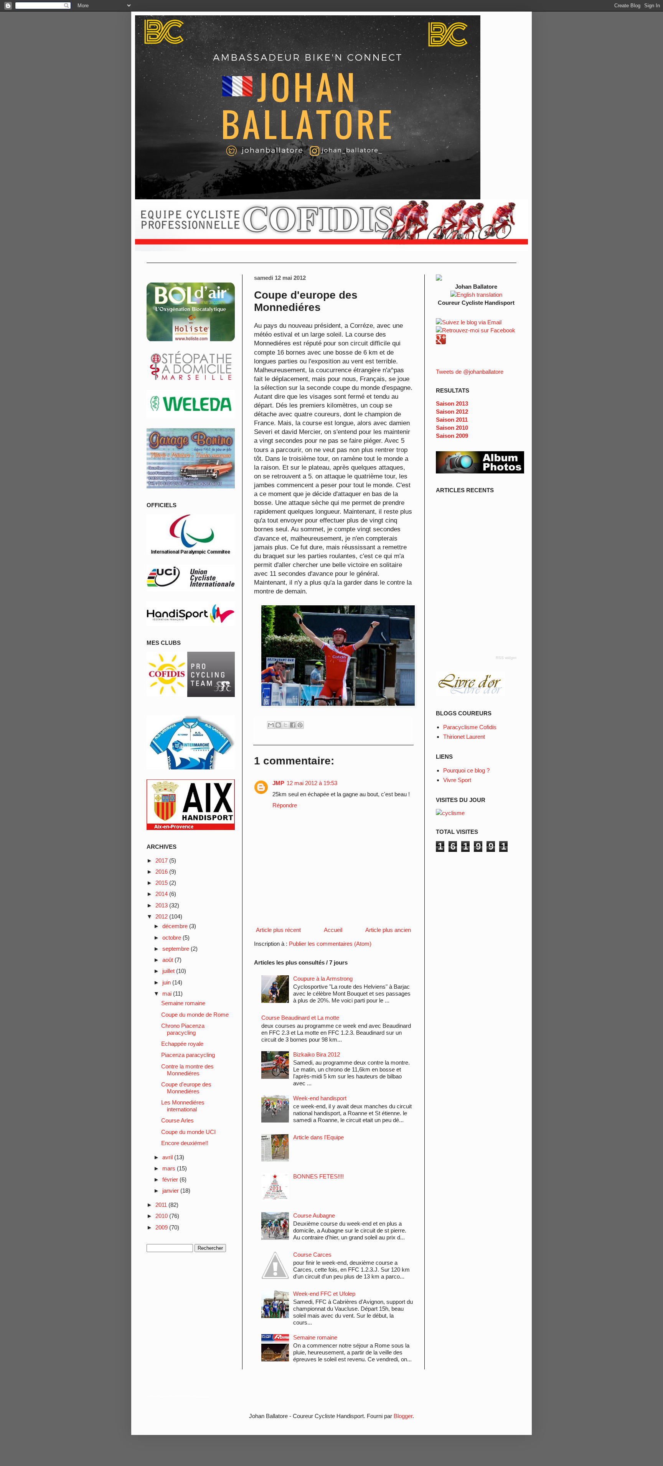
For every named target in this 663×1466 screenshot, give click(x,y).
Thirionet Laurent (464, 736)
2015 (162, 882)
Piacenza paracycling (188, 1055)
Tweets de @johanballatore (469, 371)
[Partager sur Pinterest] (300, 725)
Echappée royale (182, 1043)
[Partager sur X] (285, 725)
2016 (162, 871)
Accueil (333, 930)
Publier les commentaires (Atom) (330, 943)
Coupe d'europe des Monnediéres (186, 1088)
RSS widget (506, 658)
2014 (162, 894)
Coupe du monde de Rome (195, 1014)
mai (167, 993)
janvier (171, 1190)
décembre (175, 926)
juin (167, 982)
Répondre (284, 805)
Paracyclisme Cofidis (469, 727)
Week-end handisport (319, 1098)
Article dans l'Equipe (318, 1137)
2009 (162, 1227)
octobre (172, 937)
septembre (176, 948)
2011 (161, 1204)
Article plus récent (278, 930)
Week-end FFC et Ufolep (324, 1293)
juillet (169, 971)
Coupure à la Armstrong (323, 978)
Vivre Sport (457, 780)
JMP (278, 783)
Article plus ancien (388, 930)
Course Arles (177, 1120)
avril (168, 1157)
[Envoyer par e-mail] (271, 725)
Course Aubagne (314, 1215)
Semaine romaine (315, 1337)
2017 (162, 860)
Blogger (403, 1416)
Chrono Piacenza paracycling (183, 1029)
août (168, 960)
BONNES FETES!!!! (318, 1176)
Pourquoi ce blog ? (466, 770)
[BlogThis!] (278, 725)
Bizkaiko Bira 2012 (316, 1054)
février (171, 1179)
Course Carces (312, 1254)
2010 (162, 1216)
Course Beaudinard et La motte (300, 1017)
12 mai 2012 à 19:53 (312, 783)
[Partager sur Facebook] (293, 725)
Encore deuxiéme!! (184, 1143)
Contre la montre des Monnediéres (187, 1069)
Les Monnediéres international (183, 1106)
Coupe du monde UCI (188, 1132)
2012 (162, 916)
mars (169, 1168)
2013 (162, 905)
